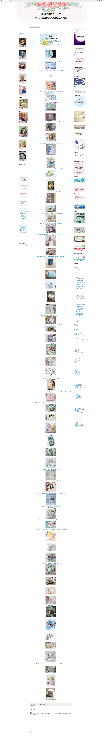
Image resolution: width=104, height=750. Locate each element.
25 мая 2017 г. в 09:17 (43, 712)
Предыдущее (70, 732)
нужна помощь (77, 375)
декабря (77, 268)
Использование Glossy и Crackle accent (23, 223)
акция (76, 336)
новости (76, 373)
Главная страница (51, 732)
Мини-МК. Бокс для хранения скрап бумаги (23, 218)
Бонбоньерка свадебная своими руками (23, 232)
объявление (77, 383)
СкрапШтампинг (77, 396)
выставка (76, 347)
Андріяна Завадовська (78, 339)
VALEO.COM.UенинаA (78, 426)
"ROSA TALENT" (77, 334)
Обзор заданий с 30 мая (79, 280)
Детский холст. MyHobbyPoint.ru (51, 343)
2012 (76, 328)
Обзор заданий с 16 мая (79, 295)
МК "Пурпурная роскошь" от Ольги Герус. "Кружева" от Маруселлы (51, 223)
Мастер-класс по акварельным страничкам (49, 469)
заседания (76, 358)
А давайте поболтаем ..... (79, 335)
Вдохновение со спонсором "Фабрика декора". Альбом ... (80, 282)
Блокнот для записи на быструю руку (23, 231)
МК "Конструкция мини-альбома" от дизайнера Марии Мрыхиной (48, 519)
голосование (77, 348)
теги (75, 407)
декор (76, 351)
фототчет (76, 410)
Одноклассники (21, 33)
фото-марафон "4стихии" (79, 409)
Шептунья (76, 413)
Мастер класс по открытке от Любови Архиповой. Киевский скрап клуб (51, 204)
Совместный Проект (78, 397)
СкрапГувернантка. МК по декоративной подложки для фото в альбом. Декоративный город (51, 121)
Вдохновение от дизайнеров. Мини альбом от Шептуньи (80, 298)
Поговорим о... (77, 386)
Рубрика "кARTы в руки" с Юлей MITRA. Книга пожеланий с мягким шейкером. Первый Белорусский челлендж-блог (51, 402)
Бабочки (21, 237)
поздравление (77, 387)
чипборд (76, 411)
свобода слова (77, 393)
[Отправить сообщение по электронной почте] (38, 704)
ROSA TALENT (77, 423)
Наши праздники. (77, 372)
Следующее (32, 732)
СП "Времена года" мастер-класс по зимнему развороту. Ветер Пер (50, 61)
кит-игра (76, 363)
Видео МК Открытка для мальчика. (49, 563)
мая (76, 277)
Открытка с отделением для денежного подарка (23, 240)
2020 (76, 264)
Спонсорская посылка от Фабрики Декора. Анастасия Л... (80, 309)
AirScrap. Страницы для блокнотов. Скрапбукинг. (78, 418)
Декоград (76, 350)
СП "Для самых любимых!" (79, 399)
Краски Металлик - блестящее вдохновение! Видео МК (48, 631)
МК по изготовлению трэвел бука (23, 217)
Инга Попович (77, 360)
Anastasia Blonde (77, 421)
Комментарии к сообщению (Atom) (40, 734)
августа (77, 273)
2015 (76, 324)
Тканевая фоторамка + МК (47, 102)
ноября (77, 269)
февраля (77, 320)
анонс (76, 340)
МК (48, 605)
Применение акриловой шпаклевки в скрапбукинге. (23, 221)
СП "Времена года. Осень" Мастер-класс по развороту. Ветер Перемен (51, 70)
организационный (78, 385)
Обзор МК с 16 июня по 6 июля (79, 379)
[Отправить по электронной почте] (40, 704)
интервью (76, 361)
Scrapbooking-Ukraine (78, 424)
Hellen (76, 422)
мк (75, 369)
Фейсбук (20, 34)
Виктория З (76, 343)
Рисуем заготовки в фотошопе (23, 210)
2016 (76, 323)
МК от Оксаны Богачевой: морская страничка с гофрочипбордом (47, 493)
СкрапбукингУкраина (78, 395)
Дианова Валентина (78, 352)
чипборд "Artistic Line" (78, 412)
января (77, 321)
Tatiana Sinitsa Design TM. (79, 425)
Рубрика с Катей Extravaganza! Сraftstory (51, 434)
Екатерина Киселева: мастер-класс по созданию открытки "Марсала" (49, 480)
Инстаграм (20, 32)
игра (75, 359)
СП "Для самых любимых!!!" (79, 398)
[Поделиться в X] (42, 704)
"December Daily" (77, 333)
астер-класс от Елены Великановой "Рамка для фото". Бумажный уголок (51, 91)
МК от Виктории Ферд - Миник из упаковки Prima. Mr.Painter (51, 315)
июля (77, 274)
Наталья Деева (77, 371)
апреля (77, 317)
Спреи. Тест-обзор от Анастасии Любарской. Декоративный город (51, 143)
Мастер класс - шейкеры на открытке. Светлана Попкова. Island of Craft (51, 168)
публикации (77, 389)
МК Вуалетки (22, 215)
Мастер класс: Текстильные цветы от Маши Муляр (47, 213)
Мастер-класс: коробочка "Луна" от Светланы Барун (49, 302)
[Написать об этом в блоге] (41, 704)
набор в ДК (76, 370)
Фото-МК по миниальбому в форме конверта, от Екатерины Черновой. (47, 663)
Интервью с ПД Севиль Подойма (79, 285)
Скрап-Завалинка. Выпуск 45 (80, 296)
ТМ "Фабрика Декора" (78, 408)
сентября (77, 272)
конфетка (76, 364)
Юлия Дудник (77, 417)
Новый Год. (76, 374)
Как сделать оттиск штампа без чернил (23, 234)
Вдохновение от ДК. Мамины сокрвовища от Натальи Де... (80, 315)
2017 (76, 267)
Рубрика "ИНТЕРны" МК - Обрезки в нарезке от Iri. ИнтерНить (51, 191)
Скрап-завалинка (77, 394)
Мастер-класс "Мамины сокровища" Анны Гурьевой (48, 595)
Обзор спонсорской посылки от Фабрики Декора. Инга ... (80, 305)
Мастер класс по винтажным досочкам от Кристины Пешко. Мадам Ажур (51, 355)
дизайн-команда (77, 353)
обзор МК (34, 705)
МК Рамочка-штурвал (48, 551)
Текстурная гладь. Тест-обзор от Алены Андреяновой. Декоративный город (51, 131)
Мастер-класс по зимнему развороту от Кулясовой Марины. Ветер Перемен (50, 47)
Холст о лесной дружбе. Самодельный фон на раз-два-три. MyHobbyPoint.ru (51, 324)
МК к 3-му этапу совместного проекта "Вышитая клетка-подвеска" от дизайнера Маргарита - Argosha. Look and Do (51, 247)
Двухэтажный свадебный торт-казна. (47, 686)
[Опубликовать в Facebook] (43, 704)
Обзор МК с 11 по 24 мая (79, 288)
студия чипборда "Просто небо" (80, 404)
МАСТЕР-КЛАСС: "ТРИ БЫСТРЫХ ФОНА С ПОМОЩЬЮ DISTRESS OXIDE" (48, 529)
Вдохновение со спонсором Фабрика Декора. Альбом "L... (80, 292)
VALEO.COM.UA (77, 427)
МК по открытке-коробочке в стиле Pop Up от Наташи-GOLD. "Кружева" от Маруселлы (50, 234)
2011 (76, 329)
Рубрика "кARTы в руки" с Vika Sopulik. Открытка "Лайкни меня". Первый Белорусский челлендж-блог (51, 412)
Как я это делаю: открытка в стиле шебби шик (49, 640)
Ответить (33, 715)
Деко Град (76, 349)
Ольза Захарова (77, 384)
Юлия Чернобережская (36, 712)
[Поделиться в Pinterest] (44, 704)
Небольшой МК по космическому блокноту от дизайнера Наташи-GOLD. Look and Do (51, 256)
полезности (77, 388)
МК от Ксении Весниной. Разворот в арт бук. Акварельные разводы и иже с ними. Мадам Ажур (51, 366)
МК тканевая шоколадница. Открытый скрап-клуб (51, 378)
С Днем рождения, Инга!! (79, 299)
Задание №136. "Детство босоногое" (80, 311)
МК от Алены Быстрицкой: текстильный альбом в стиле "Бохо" (50, 506)
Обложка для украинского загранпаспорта (24, 227)
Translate (81, 30)
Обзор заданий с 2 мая (79, 313)
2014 (76, 325)
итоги (76, 362)
